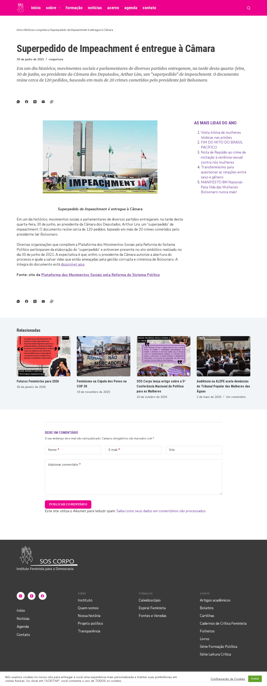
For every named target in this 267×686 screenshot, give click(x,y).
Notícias (95, 7)
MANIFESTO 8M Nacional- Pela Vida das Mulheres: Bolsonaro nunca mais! (222, 187)
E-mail (114, 450)
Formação (74, 7)
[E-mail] (46, 101)
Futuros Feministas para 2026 (38, 381)
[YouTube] (32, 596)
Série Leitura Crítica (215, 654)
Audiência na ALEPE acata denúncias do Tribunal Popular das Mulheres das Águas (223, 386)
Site (172, 450)
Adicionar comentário (64, 465)
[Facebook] (29, 101)
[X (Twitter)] (37, 101)
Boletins (207, 608)
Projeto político (90, 623)
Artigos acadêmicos (215, 600)
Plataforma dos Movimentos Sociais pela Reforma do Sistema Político (100, 274)
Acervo (113, 7)
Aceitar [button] (255, 679)
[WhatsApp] (21, 101)
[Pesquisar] (248, 8)
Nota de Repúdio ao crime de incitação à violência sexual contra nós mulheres (223, 157)
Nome (53, 450)
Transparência (89, 631)
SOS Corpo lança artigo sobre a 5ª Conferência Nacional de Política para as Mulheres (161, 386)
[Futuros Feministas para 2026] (44, 356)
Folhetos (207, 631)
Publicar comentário (68, 504)
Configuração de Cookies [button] (228, 679)
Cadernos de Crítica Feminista (223, 623)
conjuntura (56, 59)
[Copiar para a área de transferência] (54, 101)
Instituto (85, 600)
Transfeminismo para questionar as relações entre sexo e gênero (223, 172)
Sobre (51, 7)
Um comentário (236, 397)
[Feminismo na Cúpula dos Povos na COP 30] (104, 356)
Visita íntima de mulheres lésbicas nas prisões (221, 135)
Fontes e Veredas (152, 615)
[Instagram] (21, 596)
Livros (204, 639)
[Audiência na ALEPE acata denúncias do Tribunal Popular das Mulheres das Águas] (224, 356)
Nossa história (89, 615)
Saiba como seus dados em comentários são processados (160, 511)
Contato (149, 7)
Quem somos (88, 608)
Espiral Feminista (152, 608)
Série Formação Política (218, 646)
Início (36, 7)
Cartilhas (207, 615)
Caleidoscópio (150, 600)
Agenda (130, 7)
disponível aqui (72, 264)
